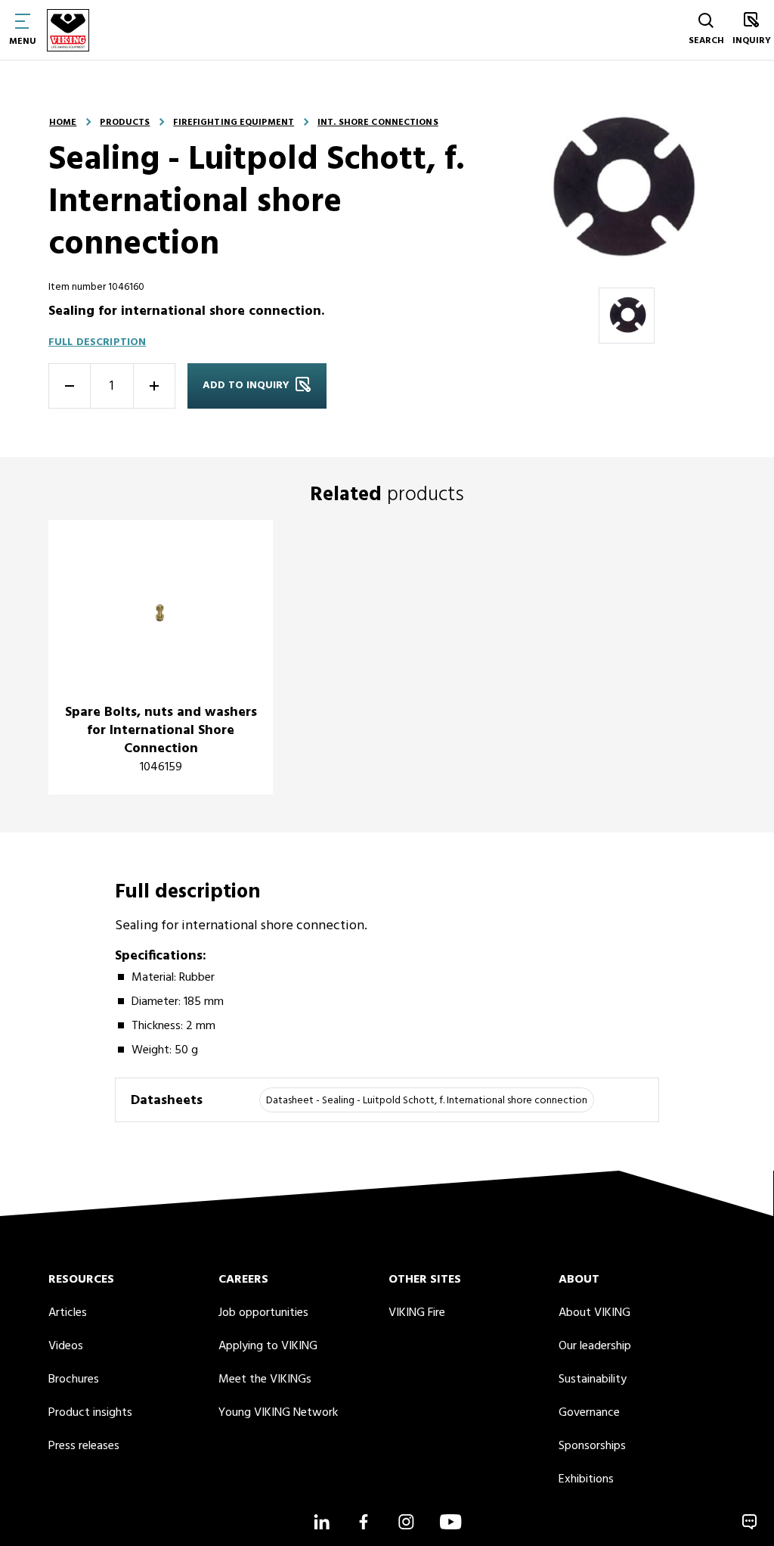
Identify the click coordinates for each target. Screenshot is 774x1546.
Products (125, 122)
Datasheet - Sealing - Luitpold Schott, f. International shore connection (426, 1100)
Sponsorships (592, 1446)
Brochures (73, 1379)
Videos (65, 1346)
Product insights (90, 1413)
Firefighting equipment (233, 122)
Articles (67, 1313)
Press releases (83, 1446)
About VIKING (594, 1313)
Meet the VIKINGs (264, 1379)
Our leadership (595, 1346)
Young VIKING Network (278, 1413)
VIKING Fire (417, 1313)
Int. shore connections (377, 122)
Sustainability (593, 1379)
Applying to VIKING (267, 1346)
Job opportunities (263, 1313)
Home (62, 122)
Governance (589, 1413)
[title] (160, 657)
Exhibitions (586, 1479)
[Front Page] (68, 30)
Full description (97, 342)
